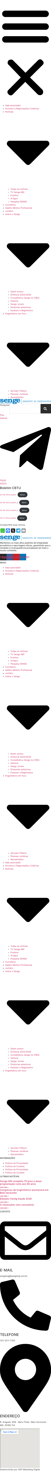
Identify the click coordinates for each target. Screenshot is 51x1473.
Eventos (14, 195)
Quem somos (16, 291)
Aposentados (17, 397)
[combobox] (24, 408)
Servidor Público (18, 391)
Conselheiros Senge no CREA (24, 297)
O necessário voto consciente (17, 1204)
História (14, 301)
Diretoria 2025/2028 (20, 294)
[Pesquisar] (46, 408)
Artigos (14, 198)
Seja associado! (13, 105)
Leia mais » (4, 1187)
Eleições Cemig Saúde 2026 (16, 1198)
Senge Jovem (17, 304)
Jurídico (9, 211)
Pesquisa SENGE (18, 201)
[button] (25, 52)
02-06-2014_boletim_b (9, 510)
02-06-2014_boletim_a (9, 502)
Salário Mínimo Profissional (18, 208)
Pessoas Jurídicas (19, 394)
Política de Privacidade (16, 1163)
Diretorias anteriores (20, 307)
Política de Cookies (14, 1166)
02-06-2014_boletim (8, 495)
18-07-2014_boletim (8, 518)
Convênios (10, 204)
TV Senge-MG (17, 192)
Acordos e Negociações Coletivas (22, 108)
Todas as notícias (19, 189)
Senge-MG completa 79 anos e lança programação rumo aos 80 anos (20, 1182)
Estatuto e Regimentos (21, 310)
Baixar (22, 495)
